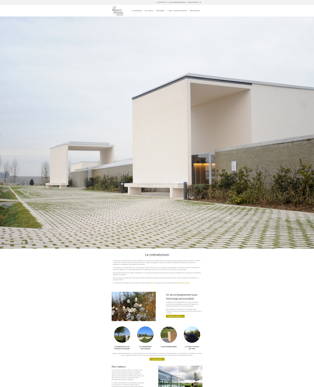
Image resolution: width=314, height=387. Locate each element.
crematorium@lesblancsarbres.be (177, 2)
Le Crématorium (137, 10)
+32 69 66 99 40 (161, 2)
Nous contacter (195, 10)
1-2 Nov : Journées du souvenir (177, 10)
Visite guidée (160, 10)
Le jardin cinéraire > (157, 359)
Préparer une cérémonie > (175, 316)
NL (200, 2)
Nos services (149, 10)
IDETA (152, 283)
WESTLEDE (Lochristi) (183, 283)
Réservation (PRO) (193, 2)
